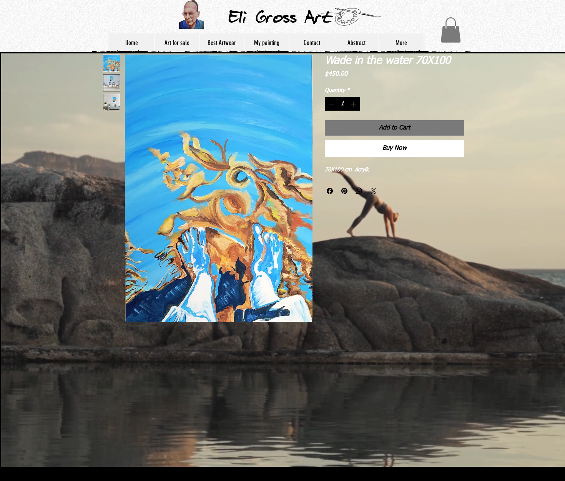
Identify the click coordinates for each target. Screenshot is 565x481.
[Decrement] (331, 104)
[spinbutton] (342, 104)
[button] (450, 30)
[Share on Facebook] (329, 191)
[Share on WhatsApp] (359, 191)
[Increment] (354, 104)
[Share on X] (373, 191)
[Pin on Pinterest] (344, 191)
